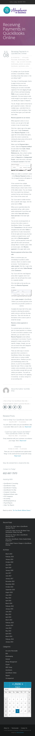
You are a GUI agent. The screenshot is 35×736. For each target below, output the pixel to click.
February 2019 (10, 556)
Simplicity (17, 447)
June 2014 (8, 628)
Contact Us (24, 728)
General (8, 659)
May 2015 (8, 614)
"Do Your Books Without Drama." (22, 510)
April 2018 (8, 567)
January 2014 (9, 642)
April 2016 (8, 600)
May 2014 (8, 631)
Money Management (11, 662)
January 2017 (9, 578)
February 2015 (10, 622)
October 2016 (9, 587)
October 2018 (9, 562)
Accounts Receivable (12, 651)
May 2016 (8, 598)
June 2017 (8, 576)
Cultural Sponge (20, 732)
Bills (7, 653)
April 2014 (8, 633)
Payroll (7, 664)
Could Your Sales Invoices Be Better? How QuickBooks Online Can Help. (17, 433)
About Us (6, 728)
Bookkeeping (21, 59)
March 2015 (9, 620)
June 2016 (8, 595)
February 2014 (10, 639)
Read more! (28, 427)
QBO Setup (9, 667)
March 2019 (9, 554)
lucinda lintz (16, 57)
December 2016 (10, 581)
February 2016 (10, 606)
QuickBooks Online (11, 673)
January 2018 (9, 570)
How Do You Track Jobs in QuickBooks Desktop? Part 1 (17, 535)
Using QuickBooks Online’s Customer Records (16, 403)
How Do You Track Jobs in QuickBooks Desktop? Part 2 (17, 527)
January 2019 (9, 559)
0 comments (22, 422)
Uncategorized (10, 678)
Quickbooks (14, 66)
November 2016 (10, 584)
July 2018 (8, 565)
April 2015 (8, 617)
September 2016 (10, 589)
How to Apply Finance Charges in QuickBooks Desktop (19, 544)
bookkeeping (14, 64)
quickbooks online (24, 66)
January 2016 (9, 609)
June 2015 (8, 611)
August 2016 (9, 592)
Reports (8, 675)
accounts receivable (25, 62)
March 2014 (9, 636)
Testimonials (15, 728)
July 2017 (8, 573)
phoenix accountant (24, 64)
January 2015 (9, 625)
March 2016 (9, 603)
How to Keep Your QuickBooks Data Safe (15, 401)
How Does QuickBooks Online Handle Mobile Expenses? (18, 539)
